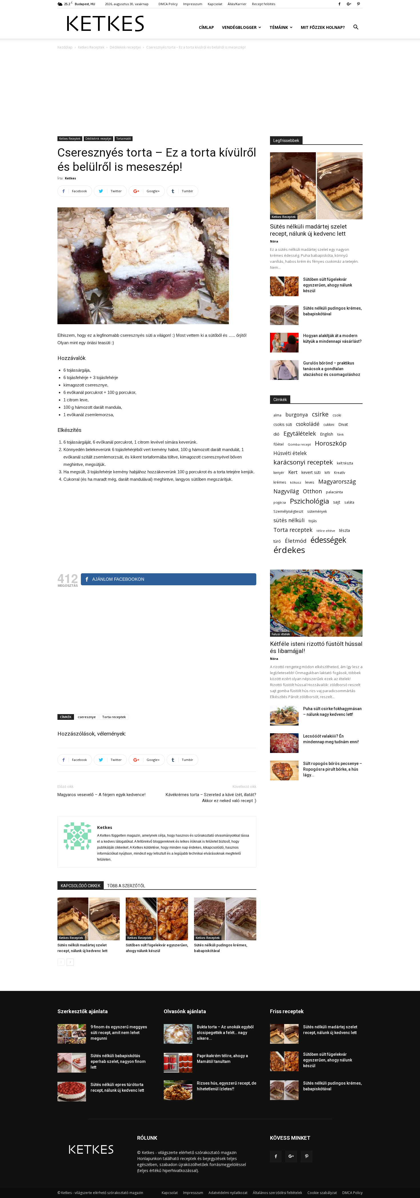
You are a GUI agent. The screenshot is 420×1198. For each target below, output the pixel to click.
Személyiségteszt (288, 511)
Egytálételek (299, 433)
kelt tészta (345, 463)
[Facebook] (339, 4)
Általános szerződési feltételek (277, 1192)
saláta (349, 502)
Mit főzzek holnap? (323, 27)
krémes (279, 482)
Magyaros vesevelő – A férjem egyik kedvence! (101, 794)
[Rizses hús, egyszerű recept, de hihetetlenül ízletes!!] (178, 1090)
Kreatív (339, 472)
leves (309, 482)
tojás (313, 520)
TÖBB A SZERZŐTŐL (126, 886)
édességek (328, 540)
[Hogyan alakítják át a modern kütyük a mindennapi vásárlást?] (284, 342)
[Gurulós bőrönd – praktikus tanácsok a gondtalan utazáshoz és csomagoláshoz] (284, 370)
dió (276, 434)
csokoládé (307, 424)
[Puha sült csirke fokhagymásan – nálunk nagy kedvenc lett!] (284, 716)
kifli (327, 472)
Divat (343, 424)
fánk (340, 434)
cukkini (328, 424)
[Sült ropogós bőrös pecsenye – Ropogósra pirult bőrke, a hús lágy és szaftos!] (284, 770)
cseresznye (87, 717)
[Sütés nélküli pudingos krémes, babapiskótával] (225, 919)
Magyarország (337, 481)
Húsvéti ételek (290, 453)
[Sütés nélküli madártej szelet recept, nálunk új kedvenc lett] (88, 919)
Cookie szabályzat (322, 1192)
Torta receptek (114, 717)
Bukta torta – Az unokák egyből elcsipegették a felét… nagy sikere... (225, 1033)
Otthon (312, 491)
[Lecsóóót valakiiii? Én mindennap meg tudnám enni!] (284, 743)
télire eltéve (326, 531)
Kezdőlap (65, 47)
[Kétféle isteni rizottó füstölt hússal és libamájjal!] (316, 603)
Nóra (274, 241)
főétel (278, 444)
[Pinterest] (358, 4)
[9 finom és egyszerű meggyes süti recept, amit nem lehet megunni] (71, 1034)
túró (277, 541)
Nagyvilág (286, 491)
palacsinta (334, 492)
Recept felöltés (263, 4)
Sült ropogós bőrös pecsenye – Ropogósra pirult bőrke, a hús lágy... (332, 769)
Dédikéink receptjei (125, 47)
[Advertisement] (210, 93)
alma (277, 415)
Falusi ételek (281, 634)
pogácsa (279, 502)
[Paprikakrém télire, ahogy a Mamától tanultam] (178, 1063)
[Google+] (349, 4)
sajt (336, 502)
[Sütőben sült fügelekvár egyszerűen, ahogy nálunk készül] (157, 919)
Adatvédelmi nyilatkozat (228, 1192)
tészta (344, 530)
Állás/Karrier (237, 4)
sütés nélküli (289, 520)
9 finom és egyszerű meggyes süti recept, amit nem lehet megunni (119, 1033)
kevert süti (311, 472)
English (326, 434)
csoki (337, 415)
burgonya (296, 415)
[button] (356, 28)
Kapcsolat (215, 4)
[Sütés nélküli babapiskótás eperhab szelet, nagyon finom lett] (71, 1063)
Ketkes (70, 178)
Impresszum (192, 4)
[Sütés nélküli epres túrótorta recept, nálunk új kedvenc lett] (71, 1091)
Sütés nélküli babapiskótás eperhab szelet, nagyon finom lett (118, 1061)
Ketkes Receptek (91, 47)
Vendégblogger (239, 27)
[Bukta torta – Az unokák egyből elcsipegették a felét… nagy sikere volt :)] (178, 1034)
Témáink (278, 27)
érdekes (289, 550)
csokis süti (282, 424)
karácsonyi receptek (303, 462)
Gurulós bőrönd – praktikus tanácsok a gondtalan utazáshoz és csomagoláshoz (331, 369)
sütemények (317, 511)
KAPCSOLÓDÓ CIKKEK (80, 886)
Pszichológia (309, 501)
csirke (320, 414)
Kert (292, 472)
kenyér (278, 472)
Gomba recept (299, 444)
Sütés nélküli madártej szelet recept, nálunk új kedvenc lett (308, 230)
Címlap (206, 27)
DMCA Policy (168, 4)
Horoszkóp (331, 443)
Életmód (296, 541)
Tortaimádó (123, 139)
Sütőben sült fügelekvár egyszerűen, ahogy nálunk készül (327, 285)
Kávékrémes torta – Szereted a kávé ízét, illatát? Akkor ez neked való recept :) (211, 797)
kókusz (295, 482)
